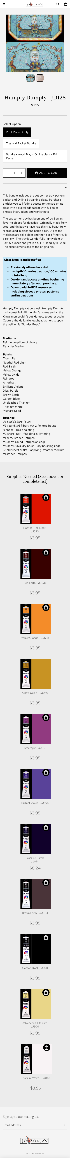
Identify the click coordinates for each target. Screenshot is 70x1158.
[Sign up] (63, 1125)
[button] (46, 497)
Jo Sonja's (39, 1153)
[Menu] (4, 4)
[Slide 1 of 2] (30, 78)
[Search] (58, 4)
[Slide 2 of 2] (40, 78)
